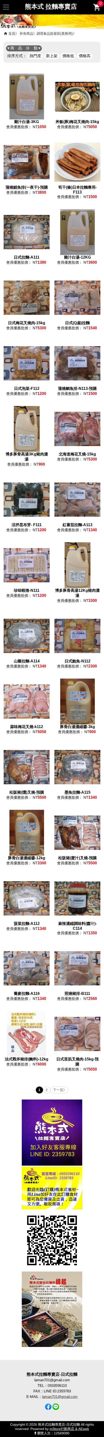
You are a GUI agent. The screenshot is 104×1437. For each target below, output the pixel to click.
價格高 (84, 56)
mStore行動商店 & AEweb (69, 1429)
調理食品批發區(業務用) (55, 33)
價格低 (68, 56)
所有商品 (26, 33)
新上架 (52, 56)
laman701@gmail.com (60, 1397)
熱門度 (35, 56)
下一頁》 (60, 1090)
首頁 (11, 33)
